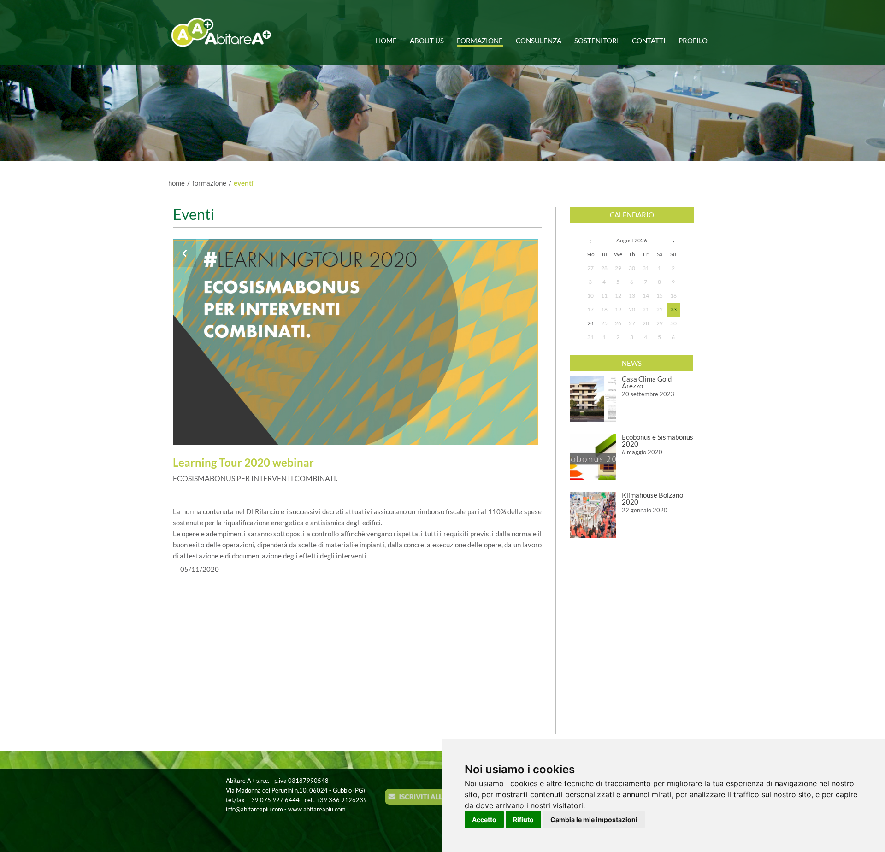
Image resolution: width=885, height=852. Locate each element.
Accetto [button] (484, 819)
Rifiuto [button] (523, 819)
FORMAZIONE (209, 183)
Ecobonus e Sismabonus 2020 (657, 440)
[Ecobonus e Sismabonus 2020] (593, 457)
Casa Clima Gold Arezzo (647, 382)
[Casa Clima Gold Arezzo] (593, 399)
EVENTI (244, 183)
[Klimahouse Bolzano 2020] (593, 515)
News (632, 363)
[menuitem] (389, 37)
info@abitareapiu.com (254, 809)
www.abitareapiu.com (317, 809)
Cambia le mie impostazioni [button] (593, 819)
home (176, 183)
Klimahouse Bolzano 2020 (652, 498)
